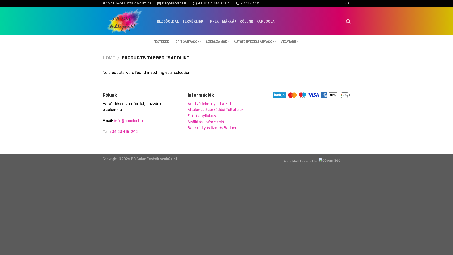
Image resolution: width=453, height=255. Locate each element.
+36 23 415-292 (123, 131)
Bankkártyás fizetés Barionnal (214, 128)
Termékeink (192, 21)
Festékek (161, 42)
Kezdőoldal (168, 21)
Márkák (229, 21)
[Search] (348, 21)
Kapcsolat (266, 21)
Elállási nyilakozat (203, 116)
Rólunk (246, 21)
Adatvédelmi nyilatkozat (209, 104)
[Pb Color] (126, 21)
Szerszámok (216, 42)
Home (109, 57)
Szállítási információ (206, 122)
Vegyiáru (288, 42)
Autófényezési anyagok (254, 42)
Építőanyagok (187, 42)
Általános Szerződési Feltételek (215, 109)
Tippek (213, 21)
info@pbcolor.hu (128, 121)
